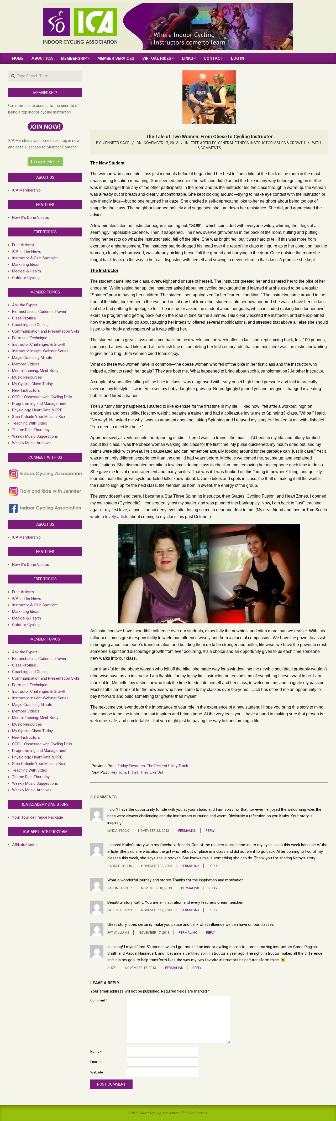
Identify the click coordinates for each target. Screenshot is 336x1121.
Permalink (187, 831)
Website (96, 1072)
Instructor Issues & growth (277, 143)
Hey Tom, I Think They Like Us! (137, 772)
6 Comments (209, 148)
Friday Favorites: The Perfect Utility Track (153, 765)
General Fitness (233, 143)
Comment (98, 1000)
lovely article (116, 516)
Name (96, 1051)
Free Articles (204, 143)
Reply (210, 831)
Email (95, 1062)
